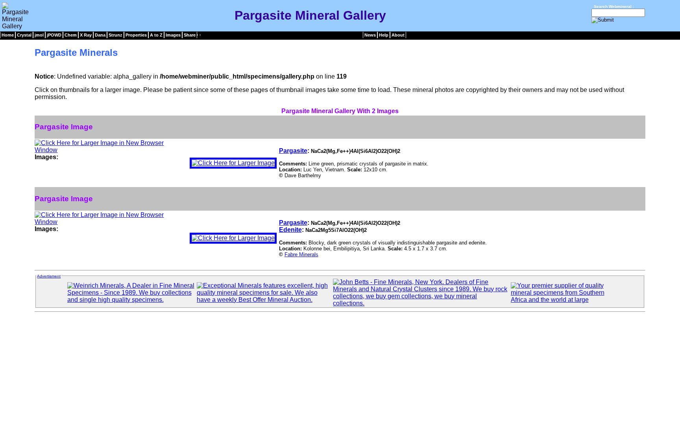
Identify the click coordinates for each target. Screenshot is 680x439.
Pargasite (293, 150)
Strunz (115, 35)
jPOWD (54, 35)
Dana (100, 35)
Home (8, 35)
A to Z (156, 35)
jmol (39, 35)
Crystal (24, 35)
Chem (71, 35)
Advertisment (49, 276)
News (370, 35)
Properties (136, 35)
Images (173, 35)
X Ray (86, 35)
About (398, 35)
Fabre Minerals (301, 254)
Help (383, 35)
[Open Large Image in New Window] (111, 150)
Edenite (290, 229)
